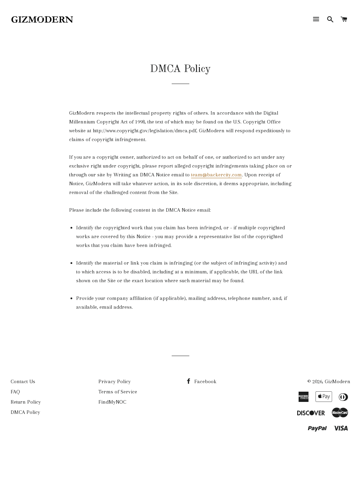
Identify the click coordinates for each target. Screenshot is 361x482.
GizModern (337, 381)
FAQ (15, 391)
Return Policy (26, 402)
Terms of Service (117, 391)
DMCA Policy (25, 412)
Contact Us (23, 381)
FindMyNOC (112, 402)
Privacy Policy (114, 381)
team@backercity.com (216, 174)
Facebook (204, 381)
